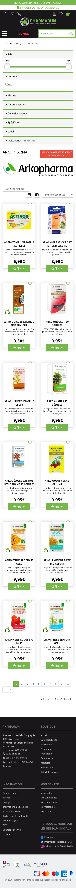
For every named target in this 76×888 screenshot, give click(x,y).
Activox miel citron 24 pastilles (19, 244)
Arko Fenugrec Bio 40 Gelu (19, 561)
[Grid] (29, 195)
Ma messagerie (48, 806)
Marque (20, 43)
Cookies (6, 834)
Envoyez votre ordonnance (39, 7)
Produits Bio (46, 753)
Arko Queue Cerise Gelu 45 (57, 482)
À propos (7, 797)
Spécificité (14, 122)
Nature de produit (18, 104)
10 (67, 683)
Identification (47, 793)
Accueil (8, 43)
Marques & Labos (49, 739)
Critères (12, 76)
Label (11, 131)
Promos (23, 34)
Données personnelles (13, 829)
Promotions (46, 749)
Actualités (45, 762)
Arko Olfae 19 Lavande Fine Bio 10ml (19, 323)
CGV (5, 825)
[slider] (7, 66)
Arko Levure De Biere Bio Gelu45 (57, 561)
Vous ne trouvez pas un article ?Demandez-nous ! (57, 153)
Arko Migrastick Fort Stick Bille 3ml (57, 244)
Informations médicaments (15, 806)
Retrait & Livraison (49, 772)
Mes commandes (49, 797)
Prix (10, 54)
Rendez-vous (47, 767)
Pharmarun (49, 837)
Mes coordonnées (49, 802)
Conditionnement (17, 113)
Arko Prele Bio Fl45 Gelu (57, 641)
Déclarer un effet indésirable (16, 816)
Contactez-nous (10, 793)
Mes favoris (46, 811)
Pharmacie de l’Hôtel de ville (57, 841)
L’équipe (6, 802)
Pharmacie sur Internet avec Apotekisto (49, 879)
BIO (10, 84)
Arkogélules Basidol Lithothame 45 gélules (19, 482)
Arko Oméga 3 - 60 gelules (57, 323)
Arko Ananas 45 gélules (57, 402)
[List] (37, 195)
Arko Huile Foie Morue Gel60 (19, 402)
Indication (21, 140)
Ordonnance (47, 758)
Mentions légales (10, 820)
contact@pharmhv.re (16, 757)
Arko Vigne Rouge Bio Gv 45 (19, 641)
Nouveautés (46, 744)
